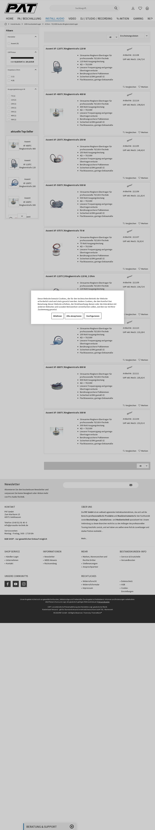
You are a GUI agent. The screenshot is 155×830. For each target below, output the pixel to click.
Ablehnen (57, 316)
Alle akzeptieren (74, 316)
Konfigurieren (92, 316)
